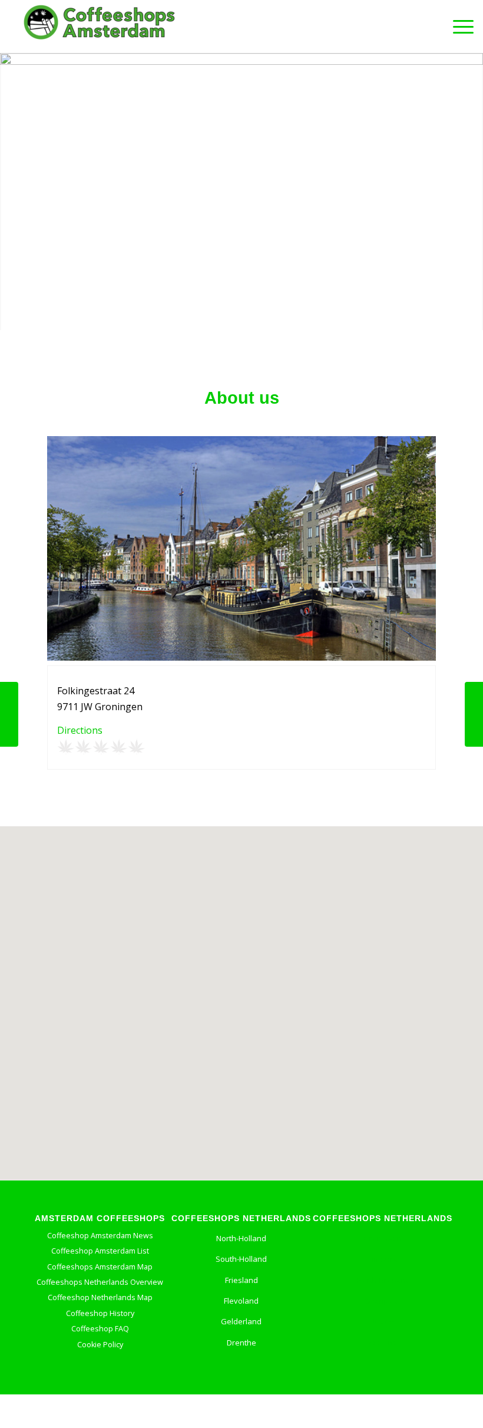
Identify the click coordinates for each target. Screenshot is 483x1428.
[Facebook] (210, 1380)
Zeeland (383, 1342)
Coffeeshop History (100, 1313)
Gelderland (241, 1321)
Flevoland (241, 1300)
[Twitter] (236, 1380)
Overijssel (383, 1300)
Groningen (382, 1238)
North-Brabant (382, 1280)
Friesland (241, 1280)
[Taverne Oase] (9, 714)
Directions (79, 730)
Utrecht (383, 1321)
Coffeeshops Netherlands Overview (100, 1282)
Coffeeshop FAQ (100, 1329)
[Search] (429, 26)
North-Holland (241, 1238)
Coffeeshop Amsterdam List (100, 1251)
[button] (241, 993)
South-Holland (241, 1259)
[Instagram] (264, 1380)
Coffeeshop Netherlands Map (100, 1297)
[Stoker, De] (474, 714)
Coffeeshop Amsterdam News (100, 1236)
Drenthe (241, 1342)
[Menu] (457, 26)
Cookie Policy (100, 1345)
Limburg (383, 1259)
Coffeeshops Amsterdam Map (100, 1267)
